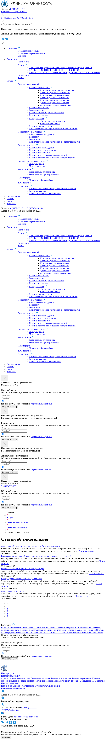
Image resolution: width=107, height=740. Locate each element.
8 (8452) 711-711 (17, 9)
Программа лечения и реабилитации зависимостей (16, 677)
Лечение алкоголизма (17, 527)
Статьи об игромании (57, 630)
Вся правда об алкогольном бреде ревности (21, 578)
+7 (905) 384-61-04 (25, 18)
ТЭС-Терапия (98, 681)
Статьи (46, 686)
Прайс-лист (7, 686)
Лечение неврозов (45, 681)
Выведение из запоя (40, 678)
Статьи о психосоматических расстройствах (35, 632)
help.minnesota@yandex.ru (26, 717)
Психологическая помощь (66, 681)
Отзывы (39, 686)
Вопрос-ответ (19, 686)
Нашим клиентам (9, 683)
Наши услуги (7, 673)
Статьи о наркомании (38, 627)
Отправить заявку (9, 406)
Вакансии (55, 686)
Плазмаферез (85, 681)
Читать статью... (86, 551)
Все (3, 627)
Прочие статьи (96, 632)
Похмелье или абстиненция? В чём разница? (22, 568)
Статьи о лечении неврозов (62, 627)
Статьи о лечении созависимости (73, 632)
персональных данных (41, 404)
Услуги (10, 517)
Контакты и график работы (14, 11)
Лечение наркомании (81, 678)
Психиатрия (15, 630)
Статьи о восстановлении (34, 630)
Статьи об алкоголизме (16, 627)
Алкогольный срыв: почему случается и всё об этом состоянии (31, 546)
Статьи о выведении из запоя (82, 630)
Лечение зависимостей (17, 522)
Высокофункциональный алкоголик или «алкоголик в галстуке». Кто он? (36, 556)
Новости (30, 686)
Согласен (6, 737)
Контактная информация (13, 688)
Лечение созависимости (24, 681)
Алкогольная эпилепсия (12, 591)
